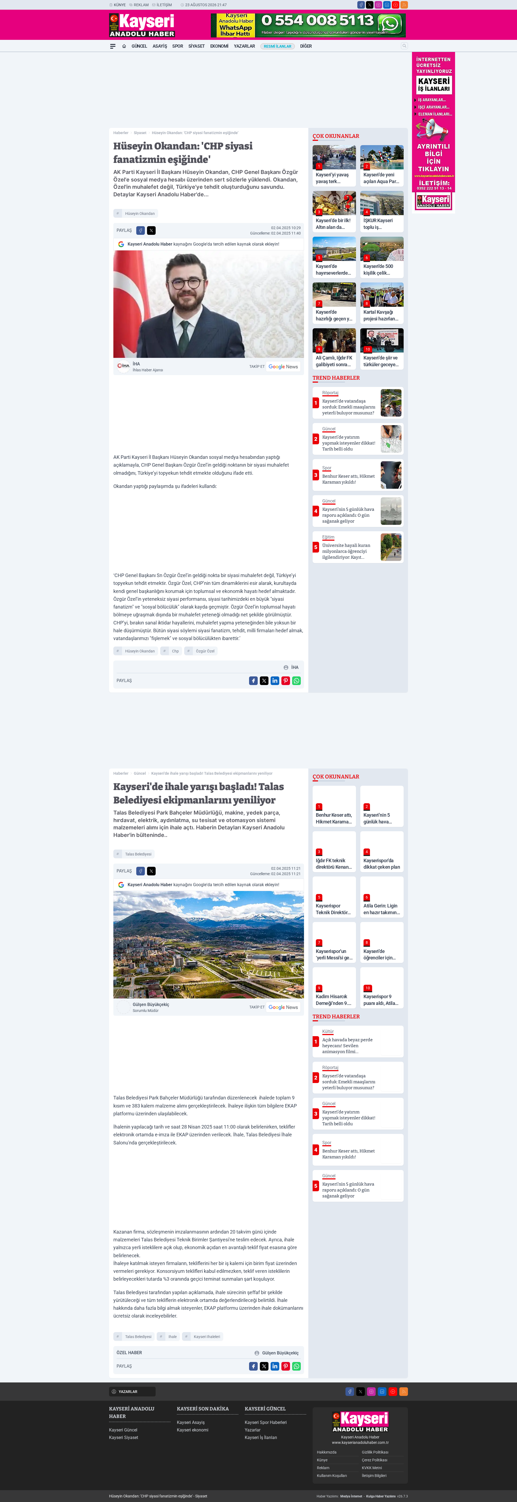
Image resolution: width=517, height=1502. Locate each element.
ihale (173, 1337)
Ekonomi (219, 46)
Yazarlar (244, 46)
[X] (369, 5)
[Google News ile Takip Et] (283, 366)
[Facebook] (361, 5)
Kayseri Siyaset (123, 1437)
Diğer (306, 46)
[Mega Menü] (113, 46)
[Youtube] (395, 5)
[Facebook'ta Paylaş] (140, 230)
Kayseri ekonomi (192, 1430)
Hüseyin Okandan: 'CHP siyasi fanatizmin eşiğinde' (195, 133)
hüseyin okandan (140, 213)
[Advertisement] (83, 133)
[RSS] (404, 5)
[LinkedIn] (387, 5)
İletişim (164, 5)
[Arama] (404, 45)
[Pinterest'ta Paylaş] (285, 680)
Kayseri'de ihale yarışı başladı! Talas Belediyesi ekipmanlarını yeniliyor (212, 773)
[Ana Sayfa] (124, 46)
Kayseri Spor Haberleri (266, 1422)
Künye (120, 5)
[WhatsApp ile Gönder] (296, 680)
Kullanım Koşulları (332, 1475)
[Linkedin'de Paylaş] (275, 680)
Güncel (139, 46)
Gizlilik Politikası (375, 1452)
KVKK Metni (372, 1468)
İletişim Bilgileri (374, 1475)
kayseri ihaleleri (207, 1337)
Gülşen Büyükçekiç (151, 1007)
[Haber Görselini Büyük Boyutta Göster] (208, 304)
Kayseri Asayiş (191, 1422)
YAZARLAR (128, 1391)
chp (175, 651)
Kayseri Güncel (123, 1430)
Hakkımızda (327, 1452)
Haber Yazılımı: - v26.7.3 (362, 1496)
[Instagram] (378, 5)
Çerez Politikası (374, 1460)
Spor (177, 46)
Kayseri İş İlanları (261, 1437)
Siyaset (196, 46)
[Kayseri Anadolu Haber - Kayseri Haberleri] (360, 1422)
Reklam (141, 5)
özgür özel (205, 651)
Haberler (120, 133)
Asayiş (160, 46)
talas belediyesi (138, 854)
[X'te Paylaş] (151, 230)
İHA (148, 366)
